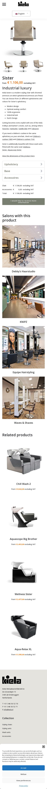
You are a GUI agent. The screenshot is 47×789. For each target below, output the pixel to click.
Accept (23, 768)
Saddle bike (23, 128)
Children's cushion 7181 (25, 139)
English (21, 13)
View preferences (23, 780)
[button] (43, 747)
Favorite (5, 128)
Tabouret (35, 128)
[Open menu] (4, 4)
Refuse (23, 774)
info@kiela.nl (8, 709)
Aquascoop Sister (14, 150)
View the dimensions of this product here (18, 156)
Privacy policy (23, 786)
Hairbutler (14, 128)
